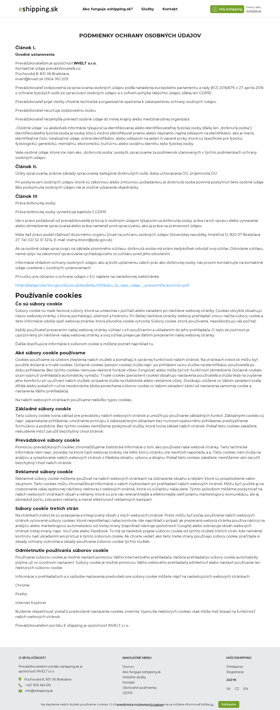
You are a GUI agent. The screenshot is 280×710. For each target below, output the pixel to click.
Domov (128, 667)
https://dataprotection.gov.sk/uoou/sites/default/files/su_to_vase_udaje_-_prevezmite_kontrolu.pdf (102, 285)
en (245, 689)
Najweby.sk (156, 705)
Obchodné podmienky (139, 688)
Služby (147, 9)
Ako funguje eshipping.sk (141, 672)
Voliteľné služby (134, 677)
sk (228, 689)
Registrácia (234, 672)
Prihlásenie (234, 667)
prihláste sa (253, 10)
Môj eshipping (230, 9)
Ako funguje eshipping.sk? (107, 9)
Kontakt (170, 9)
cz (237, 689)
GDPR (127, 693)
